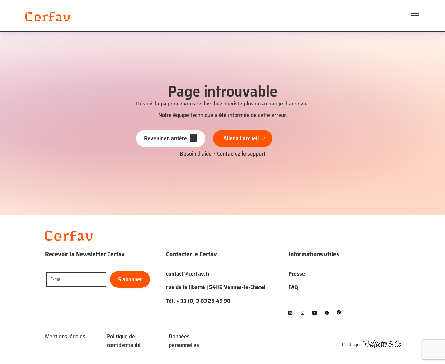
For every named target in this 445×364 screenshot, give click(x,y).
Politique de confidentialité (124, 341)
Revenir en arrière (165, 138)
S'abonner (130, 279)
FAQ (293, 287)
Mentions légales (65, 336)
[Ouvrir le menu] (415, 15)
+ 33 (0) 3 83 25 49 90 (203, 300)
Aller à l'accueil (241, 138)
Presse (296, 273)
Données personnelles (184, 341)
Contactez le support (241, 153)
